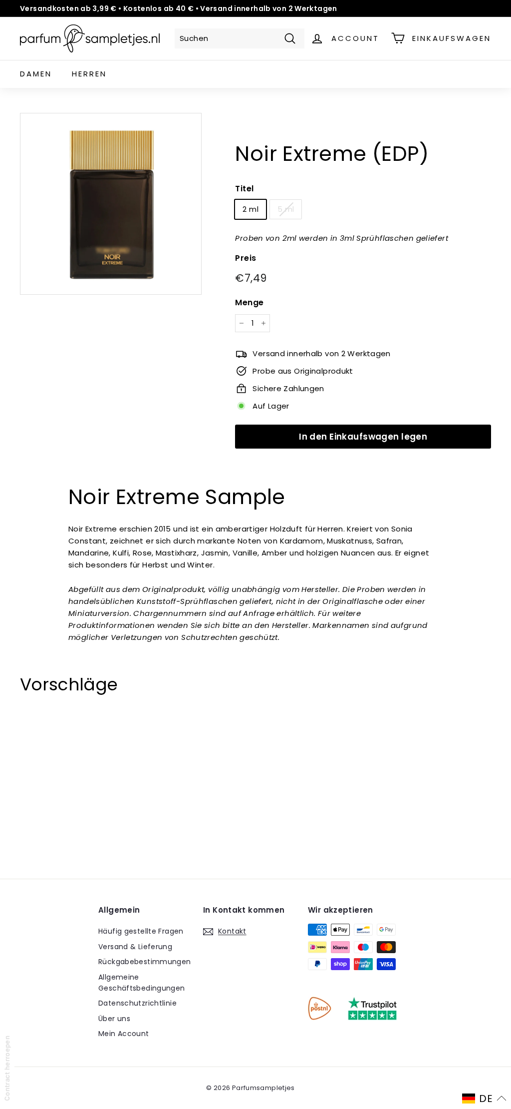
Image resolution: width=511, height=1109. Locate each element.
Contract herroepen (7, 1068)
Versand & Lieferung (135, 947)
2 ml (250, 209)
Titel (244, 188)
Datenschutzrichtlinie (137, 1003)
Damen (36, 73)
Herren (89, 73)
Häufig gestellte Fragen (141, 931)
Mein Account (123, 1034)
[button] (484, 1098)
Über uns (114, 1019)
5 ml (285, 209)
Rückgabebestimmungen (144, 962)
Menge (249, 302)
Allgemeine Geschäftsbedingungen (141, 982)
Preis (245, 258)
